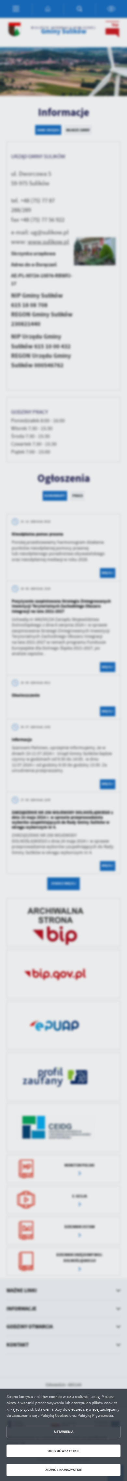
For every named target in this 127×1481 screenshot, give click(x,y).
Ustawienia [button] (63, 1431)
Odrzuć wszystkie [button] (63, 1450)
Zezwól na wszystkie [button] (63, 1469)
